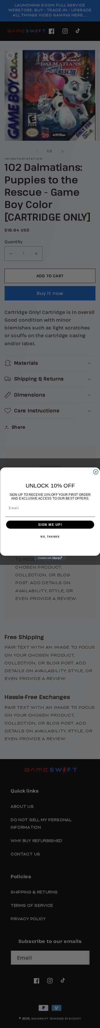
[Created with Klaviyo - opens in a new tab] (50, 558)
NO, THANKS (50, 536)
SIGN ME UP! (50, 524)
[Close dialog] (95, 472)
